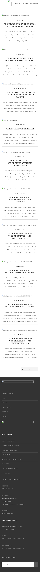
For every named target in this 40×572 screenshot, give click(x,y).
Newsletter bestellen (10, 468)
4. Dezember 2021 (20, 125)
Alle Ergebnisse (7, 393)
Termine (4, 402)
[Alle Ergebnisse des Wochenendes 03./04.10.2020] (20, 261)
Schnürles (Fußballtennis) (11, 459)
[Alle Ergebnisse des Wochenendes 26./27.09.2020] (20, 296)
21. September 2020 (20, 334)
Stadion (4, 416)
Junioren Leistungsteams (11, 445)
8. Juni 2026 (20, 20)
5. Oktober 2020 (20, 266)
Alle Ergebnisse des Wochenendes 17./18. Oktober (20, 199)
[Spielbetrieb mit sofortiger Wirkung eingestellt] (20, 152)
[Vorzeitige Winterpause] (20, 120)
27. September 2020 (20, 300)
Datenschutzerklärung (8, 513)
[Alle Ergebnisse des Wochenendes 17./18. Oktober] (20, 188)
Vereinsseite (6, 407)
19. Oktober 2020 (20, 193)
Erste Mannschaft (8, 441)
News (3, 398)
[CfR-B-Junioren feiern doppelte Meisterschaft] (20, 49)
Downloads (6, 473)
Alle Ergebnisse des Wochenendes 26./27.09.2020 (20, 305)
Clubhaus (5, 412)
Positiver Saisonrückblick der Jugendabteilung (20, 25)
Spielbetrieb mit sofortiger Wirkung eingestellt (20, 163)
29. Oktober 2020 (20, 156)
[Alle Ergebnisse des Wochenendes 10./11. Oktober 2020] (20, 225)
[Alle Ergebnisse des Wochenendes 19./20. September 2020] (20, 330)
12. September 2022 (20, 88)
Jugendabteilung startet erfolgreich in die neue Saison (20, 94)
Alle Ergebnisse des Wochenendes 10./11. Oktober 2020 (20, 236)
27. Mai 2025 (20, 54)
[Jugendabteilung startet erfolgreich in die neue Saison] (20, 84)
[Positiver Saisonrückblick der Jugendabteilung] (20, 15)
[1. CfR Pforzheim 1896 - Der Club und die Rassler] (23, 3)
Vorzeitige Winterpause (20, 129)
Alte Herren (6, 454)
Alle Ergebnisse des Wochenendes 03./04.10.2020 (20, 271)
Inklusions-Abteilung (9, 450)
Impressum (5, 510)
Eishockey (5, 464)
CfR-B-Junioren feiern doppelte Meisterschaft (20, 59)
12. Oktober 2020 (20, 229)
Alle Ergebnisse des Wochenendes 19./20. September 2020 (20, 341)
